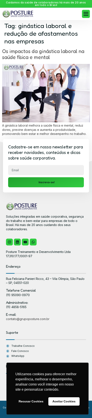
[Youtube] (25, 242)
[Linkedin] (17, 242)
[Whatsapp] (33, 242)
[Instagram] (9, 242)
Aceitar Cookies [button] (64, 401)
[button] (86, 14)
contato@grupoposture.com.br (27, 319)
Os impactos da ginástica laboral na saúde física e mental (43, 54)
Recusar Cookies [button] (31, 401)
